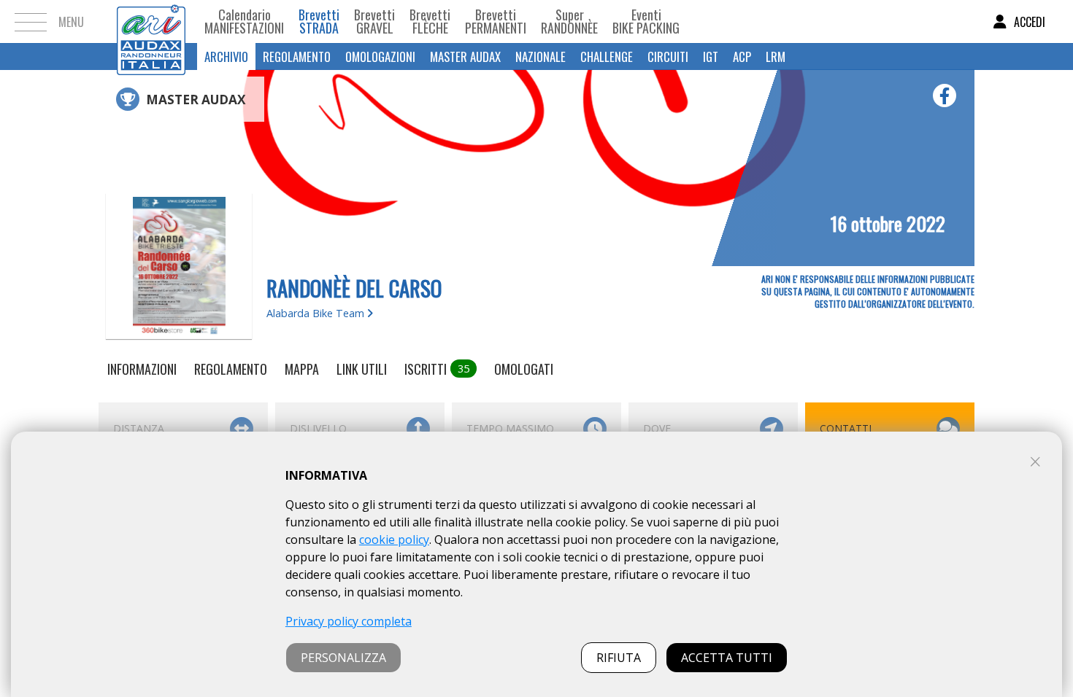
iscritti (436, 368)
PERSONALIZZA (343, 658)
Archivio (226, 56)
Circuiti (667, 56)
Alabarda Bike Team (316, 313)
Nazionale (540, 56)
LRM (775, 56)
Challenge (606, 56)
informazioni (142, 368)
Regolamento (297, 56)
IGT (710, 56)
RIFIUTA (618, 658)
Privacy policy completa (348, 621)
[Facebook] (944, 95)
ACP (742, 56)
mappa (302, 368)
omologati (523, 368)
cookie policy (394, 539)
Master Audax (465, 56)
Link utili (361, 368)
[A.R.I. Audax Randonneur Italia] (151, 21)
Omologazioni (380, 56)
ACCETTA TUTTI (726, 658)
